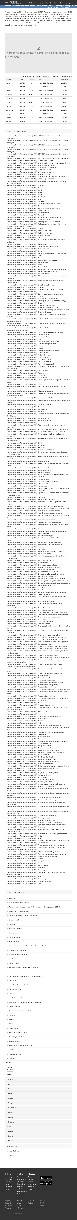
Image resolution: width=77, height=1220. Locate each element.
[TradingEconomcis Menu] (7, 2)
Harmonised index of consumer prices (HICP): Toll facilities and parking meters (33, 852)
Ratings (7, 1189)
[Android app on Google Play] (46, 1183)
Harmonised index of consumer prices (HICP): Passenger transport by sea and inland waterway (38, 689)
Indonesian (20, 1208)
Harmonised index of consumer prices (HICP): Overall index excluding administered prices (37, 646)
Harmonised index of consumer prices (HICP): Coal (24, 237)
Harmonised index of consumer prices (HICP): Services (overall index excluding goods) (36, 784)
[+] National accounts (14, 1006)
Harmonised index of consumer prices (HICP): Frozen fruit (26, 375)
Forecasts (8, 1187)
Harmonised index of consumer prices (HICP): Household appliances (30, 468)
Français (8, 1208)
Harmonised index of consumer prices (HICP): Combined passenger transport (32, 246)
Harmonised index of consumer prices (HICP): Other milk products (29, 624)
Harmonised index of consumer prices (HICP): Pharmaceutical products (30, 705)
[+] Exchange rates (13, 941)
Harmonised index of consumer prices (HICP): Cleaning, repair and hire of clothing (34, 222)
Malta (8, 83)
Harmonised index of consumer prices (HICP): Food (24, 339)
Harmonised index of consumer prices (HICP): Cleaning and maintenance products (34, 217)
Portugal (9, 94)
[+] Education (11, 924)
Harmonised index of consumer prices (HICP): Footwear (25, 348)
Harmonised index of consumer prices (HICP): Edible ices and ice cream (31, 285)
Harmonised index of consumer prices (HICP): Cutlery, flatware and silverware (33, 260)
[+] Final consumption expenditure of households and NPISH (27, 946)
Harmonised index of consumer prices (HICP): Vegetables (26, 867)
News (9, 1074)
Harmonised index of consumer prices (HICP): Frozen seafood (27, 377)
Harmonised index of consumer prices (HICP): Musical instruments (29, 554)
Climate (10, 1141)
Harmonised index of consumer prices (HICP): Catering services (28, 210)
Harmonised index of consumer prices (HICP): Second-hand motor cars (30, 779)
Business (11, 1112)
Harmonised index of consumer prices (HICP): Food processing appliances (32, 344)
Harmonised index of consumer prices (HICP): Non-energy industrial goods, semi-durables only (38, 583)
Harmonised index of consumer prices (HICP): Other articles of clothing (30, 601)
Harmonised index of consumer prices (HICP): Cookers (25, 251)
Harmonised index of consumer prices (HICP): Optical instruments (28, 594)
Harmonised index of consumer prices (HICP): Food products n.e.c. (29, 346)
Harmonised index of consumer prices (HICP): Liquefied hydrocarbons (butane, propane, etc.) (38, 488)
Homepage (9, 1177)
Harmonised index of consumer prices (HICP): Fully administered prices (30, 391)
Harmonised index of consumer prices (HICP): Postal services (27, 718)
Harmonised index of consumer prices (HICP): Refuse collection (28, 755)
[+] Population (11, 1015)
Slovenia (9, 87)
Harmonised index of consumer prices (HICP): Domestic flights (27, 267)
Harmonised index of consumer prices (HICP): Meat (24, 529)
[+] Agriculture (11, 898)
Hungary (9, 114)
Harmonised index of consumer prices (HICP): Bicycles (25, 190)
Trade (10, 1103)
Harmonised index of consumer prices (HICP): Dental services (27, 262)
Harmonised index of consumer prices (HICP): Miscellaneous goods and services (34, 542)
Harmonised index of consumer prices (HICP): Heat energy (26, 447)
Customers (31, 1177)
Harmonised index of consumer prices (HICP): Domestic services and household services (36, 269)
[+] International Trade (14, 989)
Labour (10, 1089)
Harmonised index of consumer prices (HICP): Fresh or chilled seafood (30, 364)
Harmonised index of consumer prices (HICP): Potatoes (25, 721)
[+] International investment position (18, 985)
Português (8, 1205)
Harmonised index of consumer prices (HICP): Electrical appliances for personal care (35, 294)
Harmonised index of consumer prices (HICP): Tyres (24, 863)
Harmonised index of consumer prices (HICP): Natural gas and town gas (31, 560)
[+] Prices (10, 1024)
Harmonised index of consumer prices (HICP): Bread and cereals (28, 197)
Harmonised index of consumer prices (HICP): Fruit (24, 384)
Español (8, 1203)
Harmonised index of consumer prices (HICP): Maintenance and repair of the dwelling (35, 506)
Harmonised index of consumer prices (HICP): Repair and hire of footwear (31, 759)
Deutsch (19, 1200)
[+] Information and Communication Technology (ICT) (24, 976)
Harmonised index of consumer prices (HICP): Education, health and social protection (35, 289)
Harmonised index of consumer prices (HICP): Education (25, 287)
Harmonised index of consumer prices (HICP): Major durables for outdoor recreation (34, 513)
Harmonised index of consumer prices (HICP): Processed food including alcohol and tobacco (37, 741)
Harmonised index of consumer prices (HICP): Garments (25, 411)
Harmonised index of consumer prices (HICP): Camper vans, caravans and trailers (34, 204)
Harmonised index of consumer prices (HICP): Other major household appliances (34, 617)
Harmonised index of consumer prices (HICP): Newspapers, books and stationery (34, 567)
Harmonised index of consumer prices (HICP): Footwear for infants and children (33, 350)
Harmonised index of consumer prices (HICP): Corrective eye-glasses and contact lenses (36, 253)
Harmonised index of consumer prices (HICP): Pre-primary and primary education (34, 725)
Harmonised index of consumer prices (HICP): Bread (24, 194)
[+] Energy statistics (13, 937)
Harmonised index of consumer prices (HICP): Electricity (25, 296)
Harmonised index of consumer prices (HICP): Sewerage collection (29, 818)
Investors (31, 1182)
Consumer (11, 1117)
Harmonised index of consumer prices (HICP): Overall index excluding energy (32, 655)
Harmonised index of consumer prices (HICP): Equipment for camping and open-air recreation (38, 310)
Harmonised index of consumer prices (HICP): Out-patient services (29, 644)
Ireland (8, 121)
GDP (10, 1084)
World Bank (11, 1155)
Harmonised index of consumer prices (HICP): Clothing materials (28, 235)
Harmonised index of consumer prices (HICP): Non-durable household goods (32, 572)
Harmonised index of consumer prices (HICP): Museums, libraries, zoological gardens (35, 551)
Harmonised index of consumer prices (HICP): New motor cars (27, 563)
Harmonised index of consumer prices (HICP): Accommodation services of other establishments (38, 163)
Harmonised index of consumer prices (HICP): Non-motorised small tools (31, 585)
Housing (11, 1122)
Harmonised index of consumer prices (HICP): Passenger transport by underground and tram (37, 698)
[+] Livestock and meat (14, 998)
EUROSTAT (61, 18)
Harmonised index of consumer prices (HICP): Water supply (26, 870)
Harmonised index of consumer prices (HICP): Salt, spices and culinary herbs (32, 773)
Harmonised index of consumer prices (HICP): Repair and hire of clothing (31, 757)
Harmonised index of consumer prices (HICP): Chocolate (26, 215)
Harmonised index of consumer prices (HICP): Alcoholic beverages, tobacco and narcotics (37, 176)
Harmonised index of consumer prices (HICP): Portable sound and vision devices (34, 716)
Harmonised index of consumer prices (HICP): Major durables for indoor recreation (34, 511)
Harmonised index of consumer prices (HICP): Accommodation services (30, 161)
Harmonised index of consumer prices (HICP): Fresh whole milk (28, 371)
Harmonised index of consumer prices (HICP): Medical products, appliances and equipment (37, 531)
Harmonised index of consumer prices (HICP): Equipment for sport (29, 312)
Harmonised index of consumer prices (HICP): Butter (24, 199)
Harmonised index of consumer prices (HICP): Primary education (28, 736)
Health (10, 1136)
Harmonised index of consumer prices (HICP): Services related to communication (34, 797)
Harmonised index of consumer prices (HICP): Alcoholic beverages (29, 174)
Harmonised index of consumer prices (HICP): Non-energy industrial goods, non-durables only (38, 581)
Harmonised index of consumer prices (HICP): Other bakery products (29, 608)
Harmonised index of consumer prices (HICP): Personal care (27, 700)
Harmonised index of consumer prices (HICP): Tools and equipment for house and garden (36, 854)
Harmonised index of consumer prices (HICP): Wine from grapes (28, 879)
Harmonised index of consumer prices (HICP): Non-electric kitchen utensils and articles (36, 574)
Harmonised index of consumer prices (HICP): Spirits (24, 836)
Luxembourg (10, 110)
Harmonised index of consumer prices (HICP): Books (24, 192)
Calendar (10, 1067)
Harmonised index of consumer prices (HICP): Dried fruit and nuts (28, 274)
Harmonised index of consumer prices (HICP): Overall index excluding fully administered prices (38, 657)
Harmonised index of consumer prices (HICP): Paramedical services (29, 678)
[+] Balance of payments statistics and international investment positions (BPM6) (33, 907)
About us (31, 1187)
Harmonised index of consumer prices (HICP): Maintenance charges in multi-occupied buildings (38, 508)
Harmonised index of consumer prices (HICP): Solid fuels (26, 827)
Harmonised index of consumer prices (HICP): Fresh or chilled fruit (29, 362)
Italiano (19, 1203)
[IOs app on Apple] (46, 1178)
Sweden (9, 118)
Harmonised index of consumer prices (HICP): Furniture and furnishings (30, 398)
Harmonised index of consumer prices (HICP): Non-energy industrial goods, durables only (36, 578)
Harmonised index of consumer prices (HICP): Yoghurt (25, 883)
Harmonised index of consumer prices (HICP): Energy (24, 303)
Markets (11, 1079)
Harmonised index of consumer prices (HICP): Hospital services (28, 461)
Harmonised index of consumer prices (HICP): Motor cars (26, 547)
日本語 (42, 1203)
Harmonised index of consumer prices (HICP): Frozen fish (26, 373)
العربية (30, 1205)
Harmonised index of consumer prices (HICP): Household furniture (29, 470)
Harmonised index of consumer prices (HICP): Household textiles (28, 472)
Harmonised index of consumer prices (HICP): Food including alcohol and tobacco (34, 341)
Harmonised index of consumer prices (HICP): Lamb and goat (27, 484)
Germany (9, 98)
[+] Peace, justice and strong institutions (20, 1011)
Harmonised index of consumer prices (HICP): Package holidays (28, 676)
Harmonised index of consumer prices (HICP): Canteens (25, 206)
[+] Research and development (17, 1032)
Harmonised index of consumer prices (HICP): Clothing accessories (29, 231)
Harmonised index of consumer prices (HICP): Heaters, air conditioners (30, 450)
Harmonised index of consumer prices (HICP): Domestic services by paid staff (32, 271)
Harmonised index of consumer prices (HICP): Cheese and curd (28, 213)
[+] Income (10, 972)
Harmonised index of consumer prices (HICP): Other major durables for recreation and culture (38, 615)
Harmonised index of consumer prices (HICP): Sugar (24, 838)
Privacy (30, 1189)
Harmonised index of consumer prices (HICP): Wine (24, 877)
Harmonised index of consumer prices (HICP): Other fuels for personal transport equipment (37, 612)
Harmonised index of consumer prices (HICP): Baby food (25, 185)
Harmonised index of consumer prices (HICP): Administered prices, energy (31, 172)
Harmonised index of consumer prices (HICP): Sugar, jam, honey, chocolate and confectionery (38, 840)
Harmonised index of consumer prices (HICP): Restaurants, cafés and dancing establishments (38, 766)
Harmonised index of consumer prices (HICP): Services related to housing (31, 800)
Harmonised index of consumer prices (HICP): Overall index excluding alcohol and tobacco (37, 648)
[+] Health (10, 959)
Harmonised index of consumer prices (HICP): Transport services (28, 861)
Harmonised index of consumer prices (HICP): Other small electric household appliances (36, 639)
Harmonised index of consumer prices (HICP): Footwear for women (29, 355)
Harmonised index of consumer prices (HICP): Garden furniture (27, 409)
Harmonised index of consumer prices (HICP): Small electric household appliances (34, 822)
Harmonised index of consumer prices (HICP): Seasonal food (27, 777)
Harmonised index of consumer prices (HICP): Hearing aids (26, 445)
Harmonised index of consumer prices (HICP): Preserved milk (27, 734)
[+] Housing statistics (13, 963)
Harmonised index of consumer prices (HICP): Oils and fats (26, 587)
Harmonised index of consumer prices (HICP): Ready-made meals (29, 746)
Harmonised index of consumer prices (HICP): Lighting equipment (28, 486)
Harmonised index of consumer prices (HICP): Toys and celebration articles (32, 856)
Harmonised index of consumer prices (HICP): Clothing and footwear (29, 233)
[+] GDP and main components (17, 954)
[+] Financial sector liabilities (16, 950)
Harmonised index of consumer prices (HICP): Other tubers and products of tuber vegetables (37, 642)
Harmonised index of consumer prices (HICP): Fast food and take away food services (35, 332)
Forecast (10, 1069)
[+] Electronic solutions (14, 928)
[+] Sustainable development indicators (20, 1045)
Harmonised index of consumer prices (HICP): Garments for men (28, 418)
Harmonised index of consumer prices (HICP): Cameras (25, 201)
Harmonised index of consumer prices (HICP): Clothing (25, 228)
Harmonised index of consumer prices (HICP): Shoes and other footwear (31, 820)
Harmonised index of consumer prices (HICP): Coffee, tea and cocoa (29, 244)
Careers (31, 1179)
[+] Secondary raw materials (16, 1037)
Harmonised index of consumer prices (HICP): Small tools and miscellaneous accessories (36, 825)
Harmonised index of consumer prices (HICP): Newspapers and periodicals (32, 565)
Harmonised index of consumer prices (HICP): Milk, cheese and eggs (30, 535)
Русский (31, 1200)
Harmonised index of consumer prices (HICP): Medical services (28, 533)
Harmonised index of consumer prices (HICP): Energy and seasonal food (31, 305)
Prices (10, 1093)
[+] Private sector (12, 1028)
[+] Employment (12, 933)
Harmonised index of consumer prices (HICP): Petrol (24, 703)
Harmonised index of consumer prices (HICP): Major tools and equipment (31, 520)
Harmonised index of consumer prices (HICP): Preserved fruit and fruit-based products (35, 732)
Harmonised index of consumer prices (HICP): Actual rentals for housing (31, 165)
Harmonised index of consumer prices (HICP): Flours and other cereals (30, 337)
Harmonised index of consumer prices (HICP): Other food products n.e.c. (31, 610)
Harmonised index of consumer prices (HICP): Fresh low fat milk (28, 357)
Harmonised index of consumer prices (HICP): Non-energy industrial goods (32, 576)
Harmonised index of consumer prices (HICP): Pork (24, 714)
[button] (69, 3)
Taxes (10, 1127)
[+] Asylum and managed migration (18, 902)
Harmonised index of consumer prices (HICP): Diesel (24, 264)
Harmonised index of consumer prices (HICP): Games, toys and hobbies (31, 407)
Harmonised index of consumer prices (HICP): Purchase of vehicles (29, 743)
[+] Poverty (10, 1019)
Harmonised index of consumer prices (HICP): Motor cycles (26, 549)
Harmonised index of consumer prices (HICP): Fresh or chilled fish (29, 359)
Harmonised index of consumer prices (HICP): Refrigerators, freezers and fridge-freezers (36, 752)
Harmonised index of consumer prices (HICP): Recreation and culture (30, 748)
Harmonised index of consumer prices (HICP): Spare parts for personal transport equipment (37, 834)
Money (10, 1098)
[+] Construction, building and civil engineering (22, 915)
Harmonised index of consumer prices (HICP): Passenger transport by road (31, 687)
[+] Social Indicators (13, 1041)
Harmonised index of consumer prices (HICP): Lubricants (26, 497)
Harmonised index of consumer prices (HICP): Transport (25, 858)
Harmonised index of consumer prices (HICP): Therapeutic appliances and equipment (35, 845)
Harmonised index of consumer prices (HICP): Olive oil (25, 590)
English (7, 1200)
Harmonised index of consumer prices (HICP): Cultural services (28, 258)
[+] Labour (10, 993)
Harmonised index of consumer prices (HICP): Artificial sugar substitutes (31, 179)
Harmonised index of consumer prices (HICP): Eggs (24, 292)
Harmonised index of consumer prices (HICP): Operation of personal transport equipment (36, 592)
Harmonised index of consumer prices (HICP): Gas (23, 423)
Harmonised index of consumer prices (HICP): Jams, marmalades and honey (32, 481)
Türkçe (30, 1203)
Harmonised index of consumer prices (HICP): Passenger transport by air (31, 680)
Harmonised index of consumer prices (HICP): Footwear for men (28, 353)
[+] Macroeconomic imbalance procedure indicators (24, 1002)
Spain (8, 91)
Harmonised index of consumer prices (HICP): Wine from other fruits (29, 881)
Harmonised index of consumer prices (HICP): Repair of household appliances (33, 761)
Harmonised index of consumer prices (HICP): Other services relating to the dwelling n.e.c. (37, 637)
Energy (10, 1131)
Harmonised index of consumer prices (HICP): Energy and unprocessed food (32, 307)
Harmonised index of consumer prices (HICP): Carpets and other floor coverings (33, 208)
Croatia (8, 102)
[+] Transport (11, 1058)
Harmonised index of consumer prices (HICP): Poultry (24, 723)
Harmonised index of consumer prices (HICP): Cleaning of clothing (29, 219)
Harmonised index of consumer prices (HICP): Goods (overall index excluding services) (36, 432)
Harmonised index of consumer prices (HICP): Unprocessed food (28, 865)
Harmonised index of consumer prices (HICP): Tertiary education (28, 843)
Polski (19, 1205)
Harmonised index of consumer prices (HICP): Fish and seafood (28, 334)
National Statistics (13, 1151)
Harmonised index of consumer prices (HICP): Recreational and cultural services (33, 750)
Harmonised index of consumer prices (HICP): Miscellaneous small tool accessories (34, 545)
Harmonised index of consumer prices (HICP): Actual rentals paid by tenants (32, 167)
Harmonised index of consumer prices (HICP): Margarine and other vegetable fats (34, 522)
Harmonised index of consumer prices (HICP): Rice (24, 770)
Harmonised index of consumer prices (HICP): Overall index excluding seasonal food (35, 673)
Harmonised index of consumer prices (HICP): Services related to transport (31, 816)
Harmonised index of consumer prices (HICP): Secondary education (29, 782)
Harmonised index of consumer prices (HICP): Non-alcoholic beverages (30, 569)
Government (12, 1108)
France (8, 106)
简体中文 (43, 1200)
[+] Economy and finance (15, 920)
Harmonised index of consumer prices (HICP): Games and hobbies (29, 404)
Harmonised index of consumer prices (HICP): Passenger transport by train (31, 696)
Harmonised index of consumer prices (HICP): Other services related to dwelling (33, 635)
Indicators (10, 1072)
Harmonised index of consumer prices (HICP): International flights (28, 479)
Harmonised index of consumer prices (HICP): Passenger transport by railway (32, 685)
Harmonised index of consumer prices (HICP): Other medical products (30, 621)
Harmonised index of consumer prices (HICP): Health (24, 443)
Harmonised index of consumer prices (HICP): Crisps (24, 255)
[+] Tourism (10, 1050)
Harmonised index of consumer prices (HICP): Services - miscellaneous (30, 786)
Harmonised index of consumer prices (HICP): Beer (24, 188)
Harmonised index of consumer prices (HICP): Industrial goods (27, 477)
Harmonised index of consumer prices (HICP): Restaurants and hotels (30, 764)
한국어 (42, 1205)
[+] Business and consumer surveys (18, 911)
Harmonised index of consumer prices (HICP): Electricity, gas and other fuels (32, 298)
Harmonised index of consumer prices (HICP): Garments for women (29, 420)
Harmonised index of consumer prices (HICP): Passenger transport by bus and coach (35, 682)
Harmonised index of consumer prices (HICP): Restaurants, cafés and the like (32, 768)
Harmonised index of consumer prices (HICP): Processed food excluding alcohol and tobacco (38, 739)
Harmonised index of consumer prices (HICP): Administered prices (29, 170)
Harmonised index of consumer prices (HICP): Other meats (26, 619)
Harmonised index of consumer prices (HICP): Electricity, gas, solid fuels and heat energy (36, 301)
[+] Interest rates (12, 980)
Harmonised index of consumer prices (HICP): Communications (28, 249)
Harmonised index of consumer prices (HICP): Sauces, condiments (29, 775)
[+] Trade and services (14, 1054)
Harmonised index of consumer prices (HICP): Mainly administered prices (31, 499)
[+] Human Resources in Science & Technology (22, 967)
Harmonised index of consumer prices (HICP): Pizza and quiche (28, 712)
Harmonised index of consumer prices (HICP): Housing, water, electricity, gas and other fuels (37, 475)
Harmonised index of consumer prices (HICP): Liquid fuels (26, 490)
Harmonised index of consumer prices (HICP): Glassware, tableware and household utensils (37, 429)
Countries (8, 1179)
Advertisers (32, 1184)
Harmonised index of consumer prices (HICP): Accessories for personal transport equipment (37, 158)
